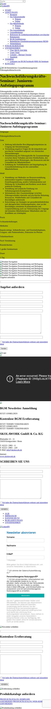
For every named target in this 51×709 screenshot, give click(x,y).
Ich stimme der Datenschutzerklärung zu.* (24, 571)
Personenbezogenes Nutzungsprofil (22, 577)
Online (17, 21)
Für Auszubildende (17, 30)
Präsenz (18, 19)
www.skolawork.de (7, 456)
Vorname (10, 537)
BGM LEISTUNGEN (14, 520)
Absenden (25, 595)
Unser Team (14, 52)
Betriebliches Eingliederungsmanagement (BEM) (29, 41)
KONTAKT (10, 64)
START (8, 10)
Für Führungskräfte (17, 17)
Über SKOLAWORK (18, 50)
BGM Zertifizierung (18, 39)
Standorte (13, 57)
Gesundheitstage (16, 32)
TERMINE (9, 59)
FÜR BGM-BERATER (14, 46)
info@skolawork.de (14, 450)
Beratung (13, 15)
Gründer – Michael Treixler (20, 55)
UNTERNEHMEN (12, 48)
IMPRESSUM (10, 516)
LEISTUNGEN (11, 12)
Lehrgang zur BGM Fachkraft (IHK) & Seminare (29, 61)
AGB (7, 514)
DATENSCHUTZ (12, 518)
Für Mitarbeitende (17, 23)
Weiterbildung (15, 44)
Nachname (11, 546)
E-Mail (9, 554)
